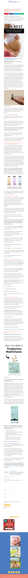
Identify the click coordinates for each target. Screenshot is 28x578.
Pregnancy (8, 476)
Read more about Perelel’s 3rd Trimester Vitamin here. (14, 329)
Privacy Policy (13, 576)
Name (5, 490)
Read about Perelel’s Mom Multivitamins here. (12, 441)
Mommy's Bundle (14, 1)
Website (5, 497)
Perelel (5, 145)
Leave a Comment (12, 476)
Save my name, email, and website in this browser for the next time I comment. (12, 502)
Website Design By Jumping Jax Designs (20, 576)
